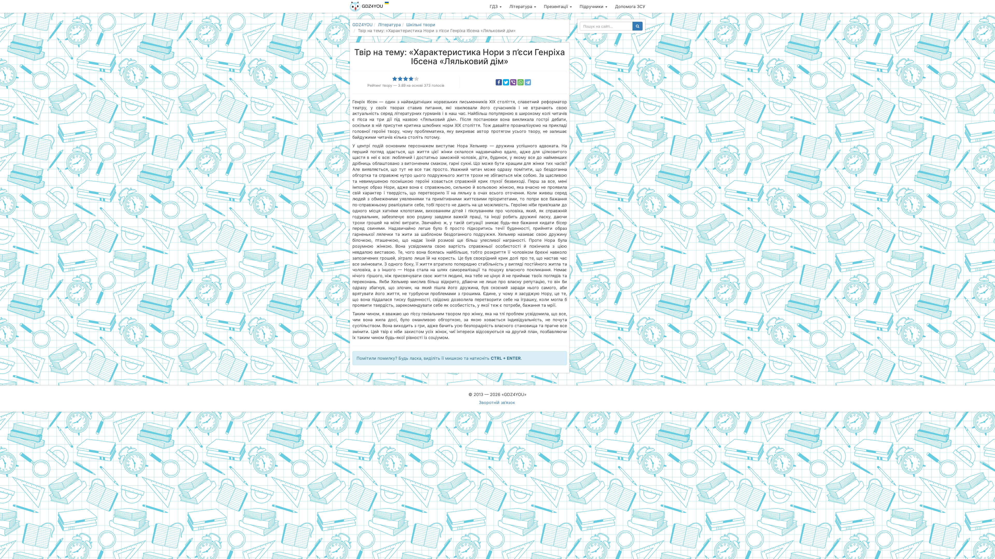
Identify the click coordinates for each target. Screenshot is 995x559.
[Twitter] (506, 82)
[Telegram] (528, 82)
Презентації (556, 6)
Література (521, 6)
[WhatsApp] (520, 82)
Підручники (592, 6)
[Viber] (513, 82)
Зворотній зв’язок (497, 402)
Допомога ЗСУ (630, 6)
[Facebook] (499, 82)
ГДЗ (494, 6)
